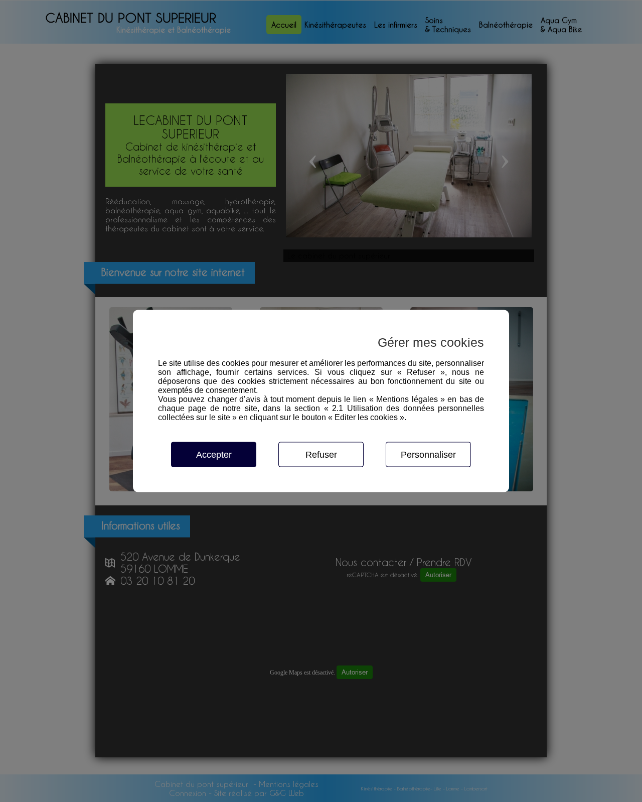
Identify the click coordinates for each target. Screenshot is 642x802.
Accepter (214, 455)
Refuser (321, 455)
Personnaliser (428, 455)
